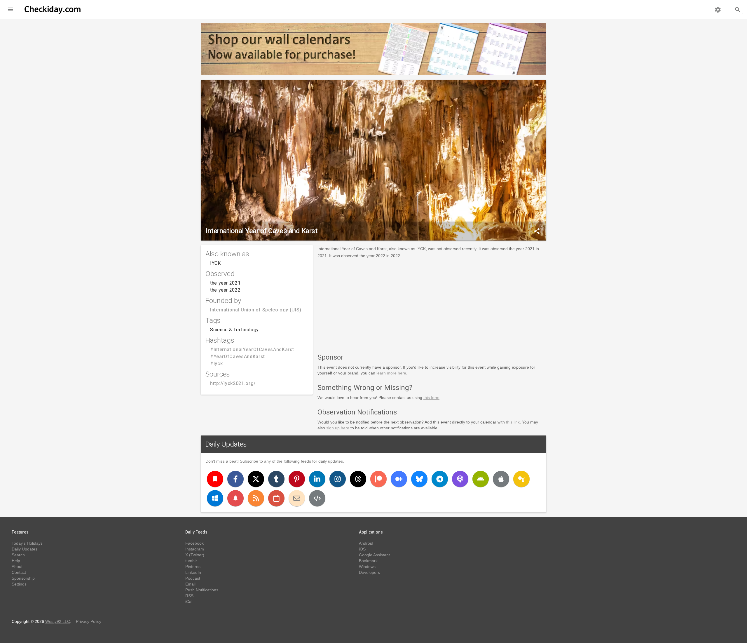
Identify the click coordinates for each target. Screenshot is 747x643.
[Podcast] (460, 479)
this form (431, 397)
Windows (367, 566)
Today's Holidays (27, 543)
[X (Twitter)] (256, 479)
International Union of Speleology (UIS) (255, 310)
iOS (362, 549)
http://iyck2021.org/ (233, 383)
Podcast (192, 578)
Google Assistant (374, 555)
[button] (11, 9)
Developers (369, 572)
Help (16, 560)
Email (190, 584)
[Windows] (215, 498)
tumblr (191, 560)
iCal (188, 601)
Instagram (194, 549)
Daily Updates (226, 444)
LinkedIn (193, 572)
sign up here (337, 428)
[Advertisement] (431, 305)
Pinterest (193, 566)
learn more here (391, 373)
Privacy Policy (88, 621)
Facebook (194, 543)
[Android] (480, 479)
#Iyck (216, 363)
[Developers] (317, 498)
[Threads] (358, 479)
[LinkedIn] (317, 479)
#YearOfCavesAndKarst (237, 356)
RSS (189, 595)
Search (18, 555)
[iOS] (501, 479)
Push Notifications (201, 590)
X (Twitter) (194, 555)
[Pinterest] (297, 479)
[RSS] (256, 498)
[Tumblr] (276, 479)
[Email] (297, 498)
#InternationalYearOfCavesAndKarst (252, 349)
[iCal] (276, 498)
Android (366, 543)
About (17, 566)
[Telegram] (440, 479)
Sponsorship (23, 578)
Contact (19, 572)
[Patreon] (378, 479)
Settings (19, 584)
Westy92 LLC (57, 621)
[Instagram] (337, 479)
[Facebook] (235, 479)
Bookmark (368, 560)
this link (513, 422)
